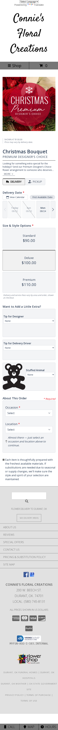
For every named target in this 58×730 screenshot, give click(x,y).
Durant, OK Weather (13, 683)
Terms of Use (29, 700)
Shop (16, 65)
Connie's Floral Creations (29, 34)
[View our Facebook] (26, 576)
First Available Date (42, 197)
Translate (39, 4)
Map (30, 727)
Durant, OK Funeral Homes (21, 672)
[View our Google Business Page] (31, 576)
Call (10, 727)
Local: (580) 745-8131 (29, 601)
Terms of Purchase (38, 695)
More (7, 173)
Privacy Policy (14, 695)
